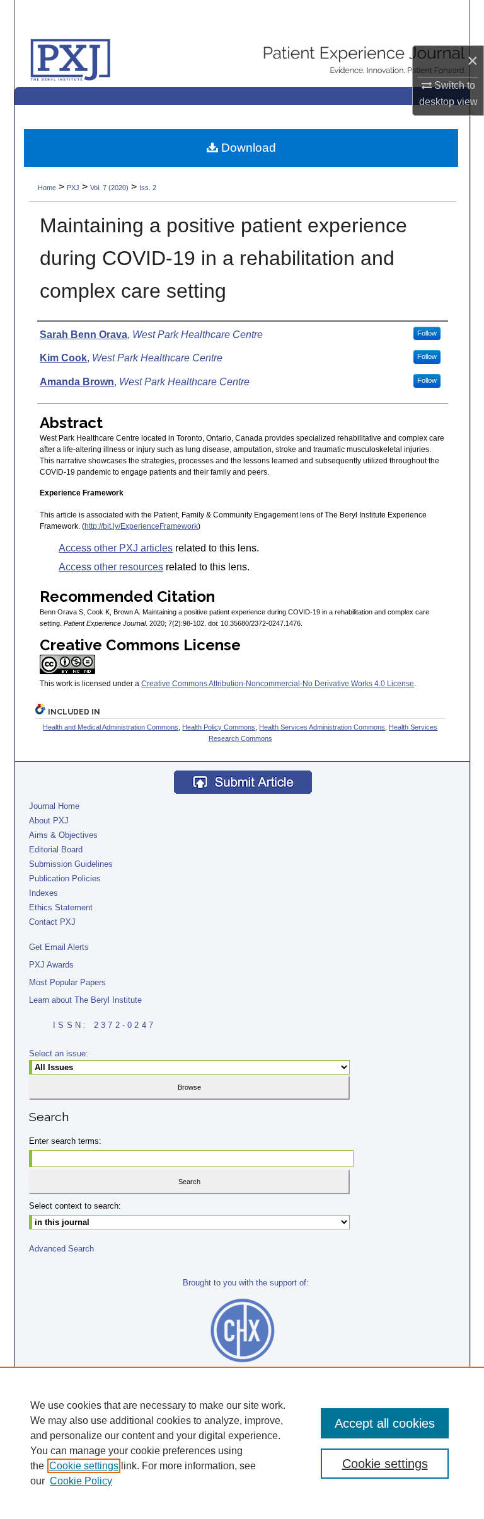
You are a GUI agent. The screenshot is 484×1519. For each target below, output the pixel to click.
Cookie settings (83, 1465)
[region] (242, 1443)
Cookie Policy (81, 1481)
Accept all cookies (385, 1423)
